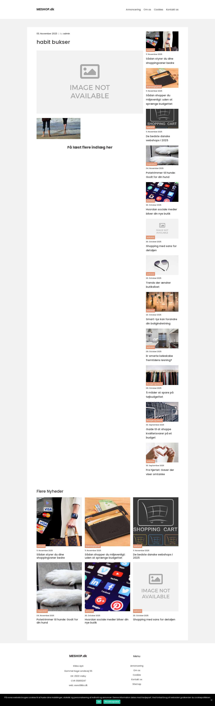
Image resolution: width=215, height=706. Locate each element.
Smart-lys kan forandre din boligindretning (161, 321)
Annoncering (133, 9)
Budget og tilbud (154, 384)
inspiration (151, 164)
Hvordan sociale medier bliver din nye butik (161, 211)
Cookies (158, 9)
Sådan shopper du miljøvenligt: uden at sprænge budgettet (159, 99)
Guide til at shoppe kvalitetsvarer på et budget (159, 433)
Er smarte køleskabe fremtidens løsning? (159, 358)
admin (66, 34)
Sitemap (137, 684)
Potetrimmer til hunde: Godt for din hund (160, 175)
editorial (150, 50)
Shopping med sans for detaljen (161, 248)
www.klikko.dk (80, 685)
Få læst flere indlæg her (89, 147)
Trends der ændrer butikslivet (158, 285)
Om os (147, 9)
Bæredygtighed (154, 86)
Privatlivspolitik (112, 701)
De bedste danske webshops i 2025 (158, 138)
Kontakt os (172, 9)
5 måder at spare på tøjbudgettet (159, 395)
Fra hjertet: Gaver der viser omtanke (160, 472)
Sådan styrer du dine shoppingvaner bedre (160, 61)
